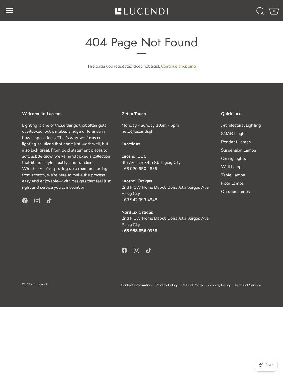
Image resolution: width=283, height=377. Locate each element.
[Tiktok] (49, 200)
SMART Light (233, 133)
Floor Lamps (232, 183)
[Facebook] (25, 200)
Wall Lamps (232, 166)
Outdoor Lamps (235, 191)
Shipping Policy (219, 285)
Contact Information (136, 285)
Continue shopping (178, 66)
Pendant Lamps (236, 142)
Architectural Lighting (241, 125)
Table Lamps (233, 175)
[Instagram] (37, 200)
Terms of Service (247, 285)
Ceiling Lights (233, 158)
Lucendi (41, 284)
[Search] (260, 11)
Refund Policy (192, 285)
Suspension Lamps (238, 150)
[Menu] (10, 10)
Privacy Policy (166, 285)
